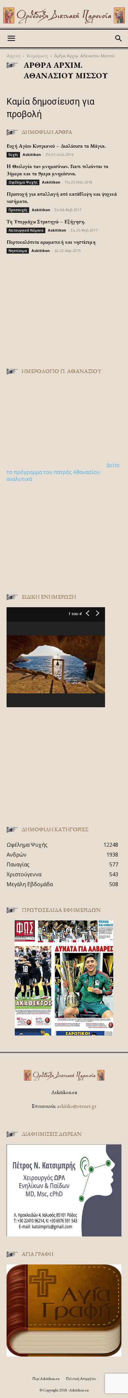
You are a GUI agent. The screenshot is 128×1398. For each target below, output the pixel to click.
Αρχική (13, 55)
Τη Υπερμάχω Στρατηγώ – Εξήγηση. (46, 221)
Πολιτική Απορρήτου (81, 1378)
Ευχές (13, 154)
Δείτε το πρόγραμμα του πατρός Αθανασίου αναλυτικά (63, 472)
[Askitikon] (64, 15)
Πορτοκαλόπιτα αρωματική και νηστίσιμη (51, 241)
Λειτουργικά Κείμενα (26, 230)
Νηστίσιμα (18, 250)
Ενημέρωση (37, 55)
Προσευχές (18, 210)
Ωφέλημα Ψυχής (23, 182)
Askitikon (32, 154)
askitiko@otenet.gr (76, 1106)
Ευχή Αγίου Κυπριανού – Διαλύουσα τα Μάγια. (56, 145)
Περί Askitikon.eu (45, 1378)
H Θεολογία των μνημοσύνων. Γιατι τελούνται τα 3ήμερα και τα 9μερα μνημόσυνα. (57, 170)
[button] (11, 38)
